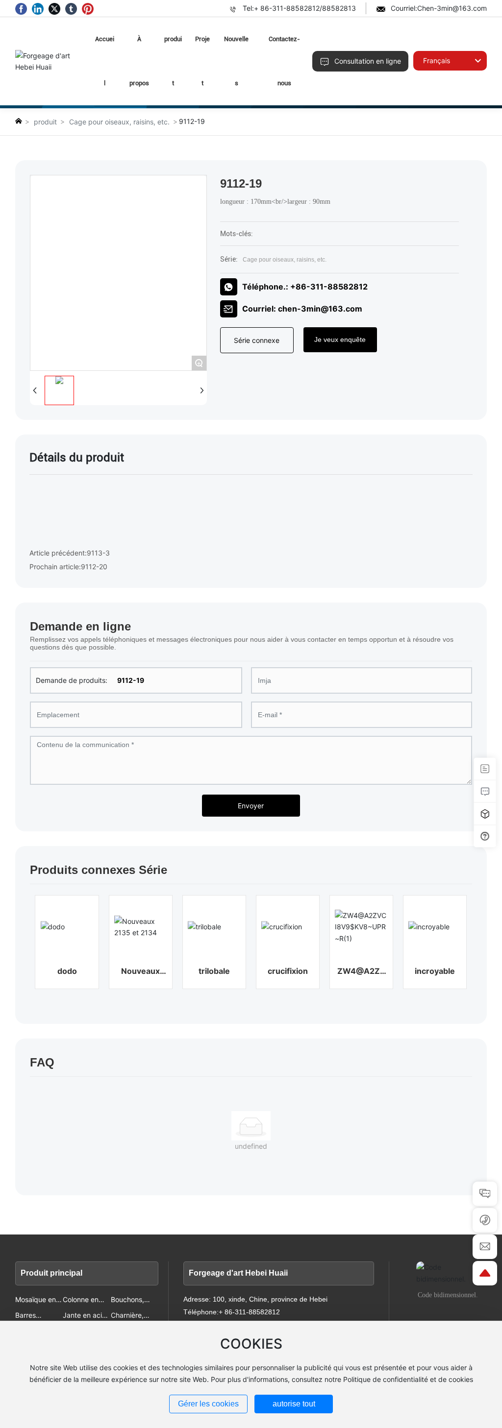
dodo (67, 971)
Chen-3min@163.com (452, 8)
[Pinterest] (88, 8)
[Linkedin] (38, 8)
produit (45, 122)
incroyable (435, 971)
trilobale (214, 971)
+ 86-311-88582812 (287, 8)
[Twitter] (54, 8)
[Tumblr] (71, 8)
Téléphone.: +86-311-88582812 (305, 286)
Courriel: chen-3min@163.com (302, 309)
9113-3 (98, 553)
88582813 (339, 8)
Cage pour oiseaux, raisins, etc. (119, 122)
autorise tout (294, 1404)
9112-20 (94, 566)
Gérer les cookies (208, 1404)
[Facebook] (21, 8)
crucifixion (288, 971)
